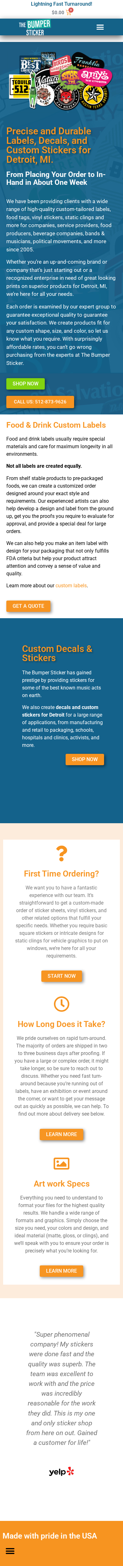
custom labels (71, 586)
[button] (100, 27)
